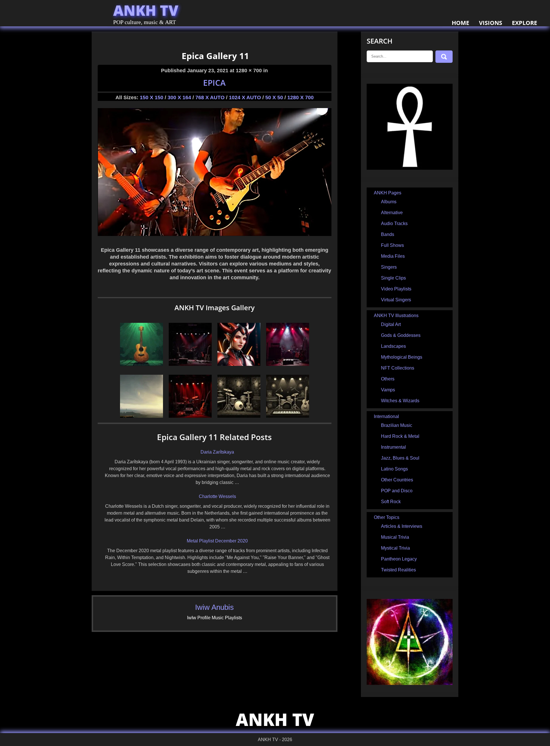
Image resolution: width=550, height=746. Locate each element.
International (386, 416)
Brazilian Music (396, 425)
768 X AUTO (210, 97)
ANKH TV (145, 10)
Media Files (393, 256)
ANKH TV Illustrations (396, 315)
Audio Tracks (394, 223)
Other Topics (386, 517)
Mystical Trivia (395, 548)
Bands (387, 234)
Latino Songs (394, 468)
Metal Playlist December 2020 (217, 540)
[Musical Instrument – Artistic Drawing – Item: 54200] (238, 416)
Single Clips (393, 278)
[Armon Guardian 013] (238, 364)
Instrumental (393, 447)
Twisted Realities (398, 569)
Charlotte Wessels (217, 496)
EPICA (214, 82)
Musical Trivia (395, 537)
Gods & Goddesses (401, 335)
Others (387, 378)
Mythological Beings (401, 357)
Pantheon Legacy (399, 558)
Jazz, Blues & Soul (400, 458)
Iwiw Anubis (214, 607)
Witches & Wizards (400, 400)
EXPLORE (524, 23)
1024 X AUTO (245, 97)
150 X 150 (151, 97)
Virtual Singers (396, 299)
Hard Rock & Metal (400, 436)
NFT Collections (397, 368)
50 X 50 (274, 97)
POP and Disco (396, 490)
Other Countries (397, 479)
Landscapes (393, 346)
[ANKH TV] (410, 168)
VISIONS (490, 23)
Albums (388, 201)
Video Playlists (396, 288)
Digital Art (391, 324)
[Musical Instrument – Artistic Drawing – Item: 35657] (141, 364)
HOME (460, 23)
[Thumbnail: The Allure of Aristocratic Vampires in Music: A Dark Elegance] (190, 416)
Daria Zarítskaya (217, 452)
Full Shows (392, 245)
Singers (389, 267)
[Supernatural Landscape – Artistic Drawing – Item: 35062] (141, 416)
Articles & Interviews (401, 526)
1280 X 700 (300, 97)
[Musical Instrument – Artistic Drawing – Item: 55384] (287, 416)
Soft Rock (391, 501)
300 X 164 (179, 97)
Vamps (388, 389)
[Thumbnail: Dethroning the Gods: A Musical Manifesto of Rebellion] (287, 364)
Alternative (392, 212)
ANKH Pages (387, 192)
